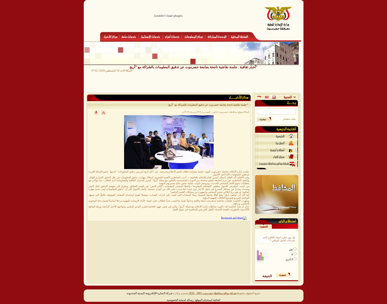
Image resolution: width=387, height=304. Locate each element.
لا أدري (290, 259)
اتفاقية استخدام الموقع (207, 300)
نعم (291, 249)
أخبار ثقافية (248, 67)
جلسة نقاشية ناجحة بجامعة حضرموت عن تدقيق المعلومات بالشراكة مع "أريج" (193, 67)
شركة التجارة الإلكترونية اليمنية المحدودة (149, 293)
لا (292, 254)
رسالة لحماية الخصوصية (180, 300)
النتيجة (267, 276)
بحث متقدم (289, 118)
